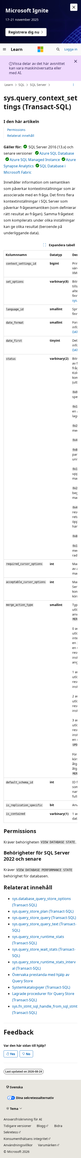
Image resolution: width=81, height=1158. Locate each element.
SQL (21, 85)
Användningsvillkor (18, 1145)
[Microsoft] (40, 49)
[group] (40, 536)
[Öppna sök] (58, 49)
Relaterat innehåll (20, 135)
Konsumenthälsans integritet (26, 1139)
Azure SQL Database (56, 153)
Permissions (16, 130)
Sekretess (11, 1132)
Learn (8, 85)
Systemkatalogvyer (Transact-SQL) (41, 987)
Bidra (58, 1126)
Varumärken (47, 1145)
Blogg (41, 1126)
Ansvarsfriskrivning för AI (23, 1119)
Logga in (70, 49)
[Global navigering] (4, 49)
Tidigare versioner (17, 1126)
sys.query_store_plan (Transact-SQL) (43, 911)
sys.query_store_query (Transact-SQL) (44, 917)
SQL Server (38, 85)
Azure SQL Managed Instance (35, 159)
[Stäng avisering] (73, 7)
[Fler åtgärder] (73, 85)
